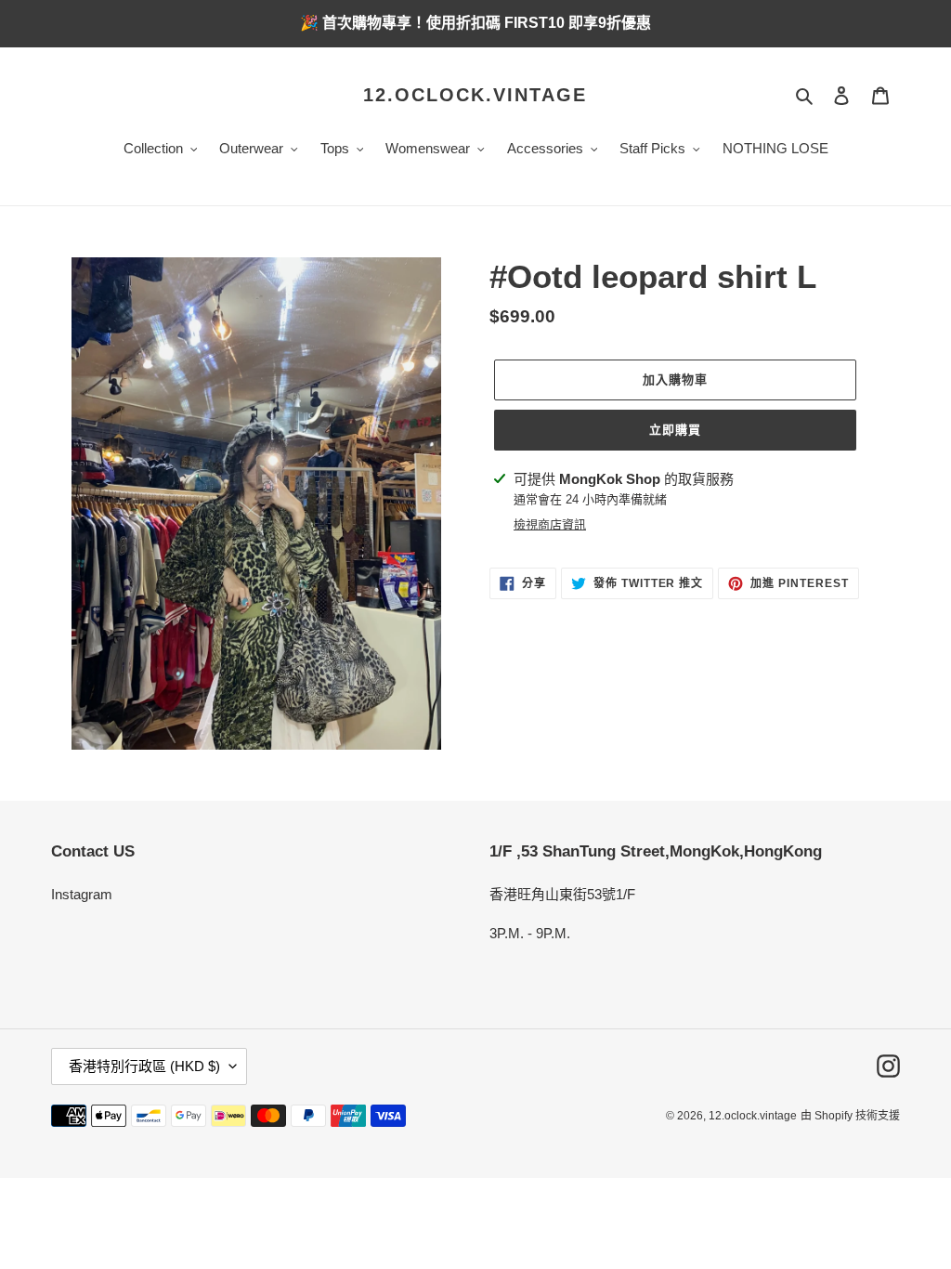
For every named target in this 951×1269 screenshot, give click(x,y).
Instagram (81, 894)
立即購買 (675, 430)
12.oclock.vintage (475, 95)
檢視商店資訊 (550, 524)
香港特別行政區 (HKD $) (144, 1066)
